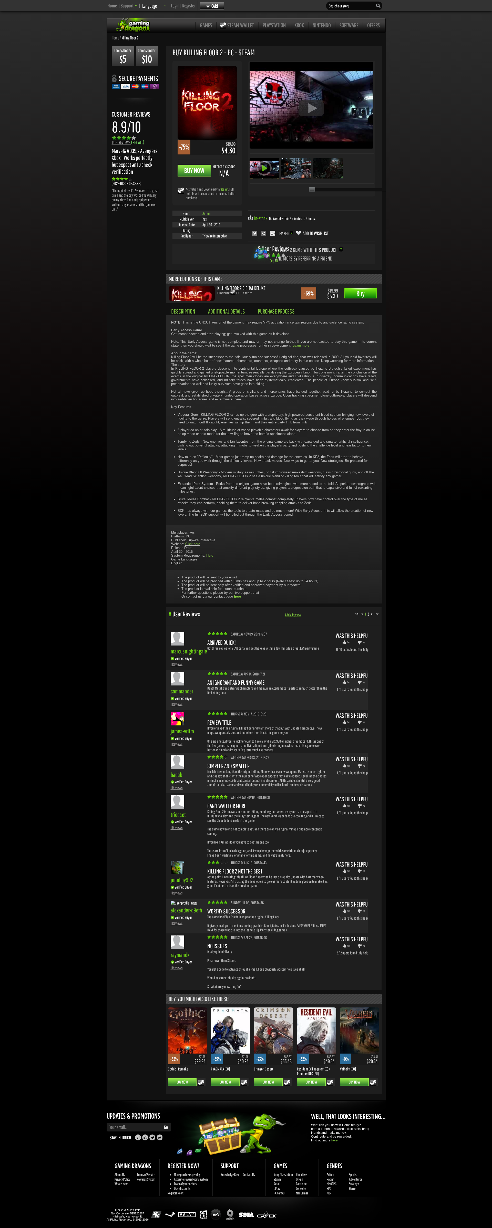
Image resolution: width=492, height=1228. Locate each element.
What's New (121, 1184)
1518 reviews (128, 142)
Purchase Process (276, 311)
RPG (329, 1188)
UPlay (277, 1188)
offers (373, 25)
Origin (299, 1179)
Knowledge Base (230, 1174)
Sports (352, 1174)
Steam (224, 189)
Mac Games (302, 1193)
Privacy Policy (122, 1179)
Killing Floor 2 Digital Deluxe (241, 288)
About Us (120, 1174)
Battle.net (302, 1184)
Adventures (355, 1179)
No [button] (364, 642)
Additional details (226, 311)
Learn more (301, 345)
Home (112, 5)
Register (189, 5)
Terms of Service (146, 1174)
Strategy (354, 1184)
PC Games (279, 1193)
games (206, 25)
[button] (129, 5)
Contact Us (249, 1174)
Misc (329, 1193)
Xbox (299, 25)
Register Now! (175, 1193)
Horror (353, 1188)
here (334, 1140)
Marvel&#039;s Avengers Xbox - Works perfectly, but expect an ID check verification (134, 161)
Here (209, 555)
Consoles (301, 1188)
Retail (277, 1184)
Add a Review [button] (293, 614)
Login (175, 5)
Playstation (274, 25)
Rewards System (146, 1179)
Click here (192, 544)
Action (206, 213)
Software (349, 25)
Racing (330, 1179)
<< (356, 614)
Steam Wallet (240, 25)
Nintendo (322, 25)
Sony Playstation (283, 1174)
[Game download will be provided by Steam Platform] (181, 190)
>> (377, 614)
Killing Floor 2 (129, 37)
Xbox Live (301, 1174)
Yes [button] (348, 642)
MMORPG (331, 1184)
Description (183, 311)
